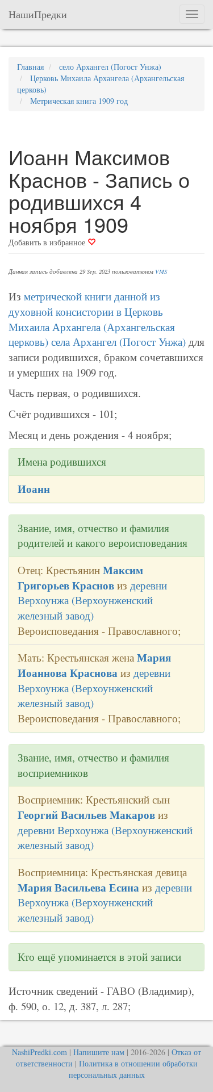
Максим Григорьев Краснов (80, 577)
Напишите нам (98, 1052)
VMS (161, 271)
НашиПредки (38, 14)
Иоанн (34, 488)
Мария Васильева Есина (78, 887)
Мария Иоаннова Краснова (94, 665)
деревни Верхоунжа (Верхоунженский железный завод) (92, 600)
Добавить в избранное (48, 242)
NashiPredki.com (39, 1052)
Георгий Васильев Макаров (86, 814)
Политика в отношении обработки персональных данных (133, 1069)
